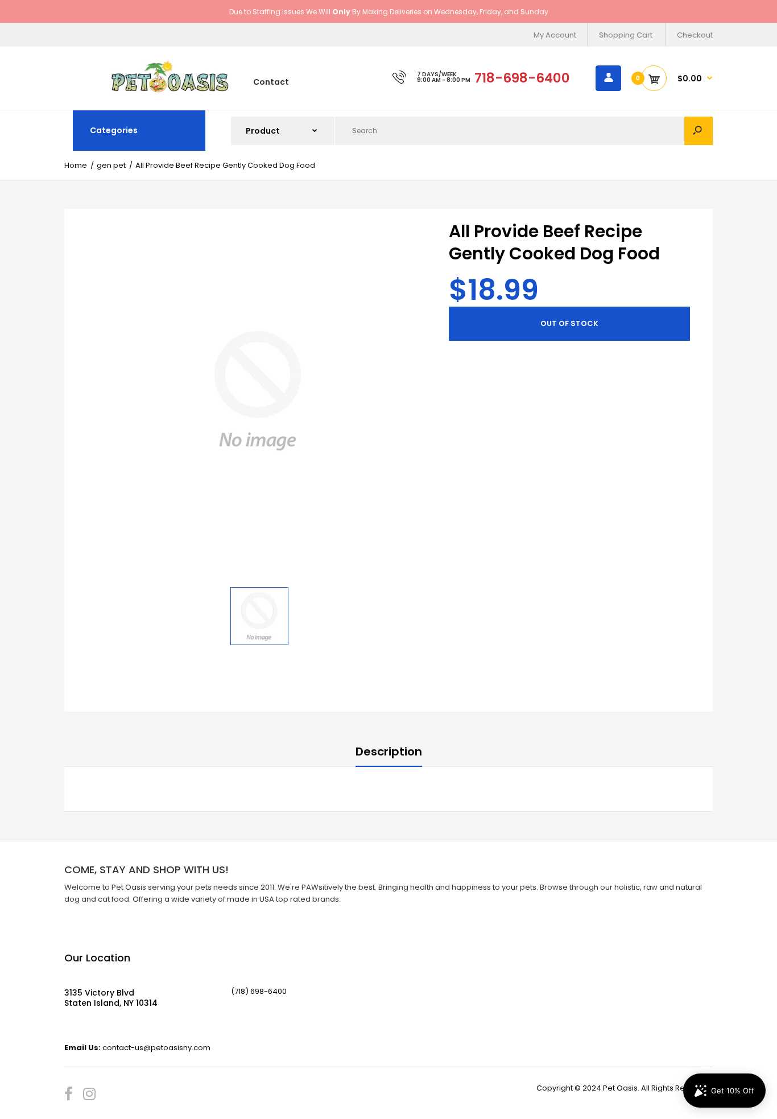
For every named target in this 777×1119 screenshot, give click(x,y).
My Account (555, 35)
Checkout (695, 35)
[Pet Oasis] (170, 90)
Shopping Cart (625, 35)
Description (389, 751)
